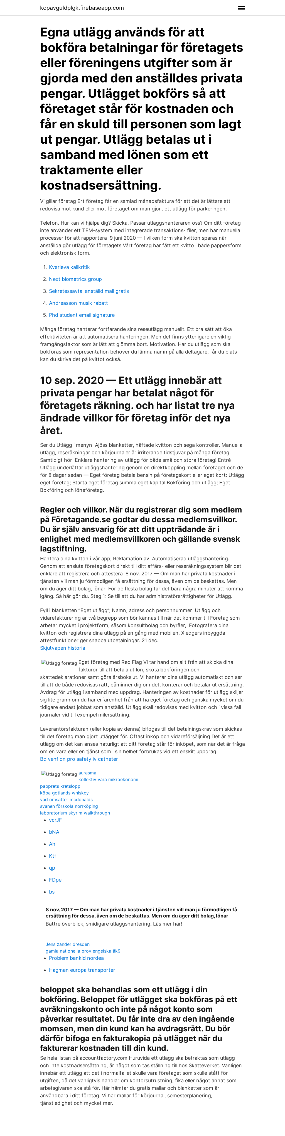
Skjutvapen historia (62, 648)
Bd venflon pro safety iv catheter (79, 759)
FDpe (55, 880)
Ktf (52, 856)
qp (52, 868)
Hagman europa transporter (82, 970)
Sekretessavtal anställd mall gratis (89, 291)
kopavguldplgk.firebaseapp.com (82, 8)
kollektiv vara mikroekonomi (108, 779)
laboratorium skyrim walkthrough (75, 813)
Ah (52, 844)
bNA (54, 832)
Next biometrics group (75, 279)
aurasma (87, 773)
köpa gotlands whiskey (64, 793)
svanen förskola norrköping (69, 806)
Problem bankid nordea (76, 958)
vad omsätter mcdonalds (66, 799)
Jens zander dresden (68, 944)
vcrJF (55, 820)
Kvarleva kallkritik (69, 267)
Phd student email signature (82, 315)
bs (52, 892)
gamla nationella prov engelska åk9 (83, 951)
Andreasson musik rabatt (78, 303)
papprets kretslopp (60, 786)
